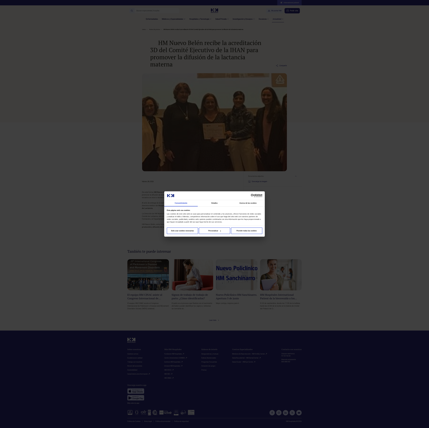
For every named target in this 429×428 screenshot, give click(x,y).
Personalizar (213, 231)
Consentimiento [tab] (181, 203)
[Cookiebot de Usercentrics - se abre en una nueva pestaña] (252, 195)
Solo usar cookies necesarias (182, 231)
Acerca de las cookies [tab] (248, 203)
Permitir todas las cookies (247, 231)
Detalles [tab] (214, 203)
